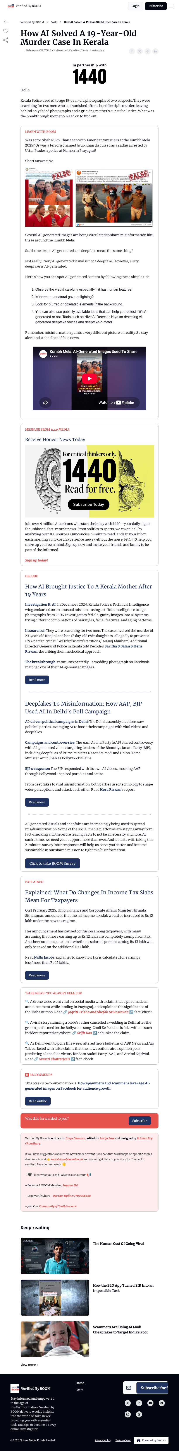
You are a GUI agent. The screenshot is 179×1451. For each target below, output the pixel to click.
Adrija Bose (107, 1138)
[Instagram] (128, 1414)
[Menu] (171, 5)
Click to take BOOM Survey (52, 863)
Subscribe (156, 6)
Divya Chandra (75, 1138)
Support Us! (70, 1185)
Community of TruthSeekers (57, 1206)
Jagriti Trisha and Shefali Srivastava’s (98, 1012)
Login (135, 6)
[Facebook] (162, 1403)
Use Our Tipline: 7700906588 (72, 1195)
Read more (37, 680)
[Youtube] (150, 1403)
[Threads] (139, 1414)
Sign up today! (36, 560)
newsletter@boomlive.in (67, 1159)
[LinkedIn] (139, 1403)
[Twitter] (128, 1403)
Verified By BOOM (32, 22)
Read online (38, 1101)
